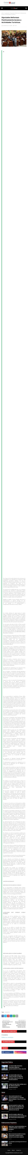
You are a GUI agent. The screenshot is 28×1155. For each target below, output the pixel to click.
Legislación (7, 13)
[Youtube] (8, 1055)
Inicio (3, 13)
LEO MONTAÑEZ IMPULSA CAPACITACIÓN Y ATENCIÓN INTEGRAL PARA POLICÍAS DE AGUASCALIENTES (16, 1077)
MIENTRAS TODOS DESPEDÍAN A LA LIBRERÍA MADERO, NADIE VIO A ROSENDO (17, 1128)
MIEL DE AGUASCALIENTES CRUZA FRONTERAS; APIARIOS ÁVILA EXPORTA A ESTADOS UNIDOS (17, 1135)
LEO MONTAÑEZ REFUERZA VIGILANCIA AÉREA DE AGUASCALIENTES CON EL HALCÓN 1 (17, 1068)
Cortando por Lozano (7, 25)
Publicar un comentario (7, 1037)
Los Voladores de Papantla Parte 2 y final (17, 1142)
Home (9, 1150)
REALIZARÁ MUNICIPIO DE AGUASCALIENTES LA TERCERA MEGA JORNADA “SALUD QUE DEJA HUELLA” (17, 1098)
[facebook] (8, 1052)
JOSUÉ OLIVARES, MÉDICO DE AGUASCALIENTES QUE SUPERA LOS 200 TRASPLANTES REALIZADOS (17, 1116)
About (13, 1150)
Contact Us (18, 1150)
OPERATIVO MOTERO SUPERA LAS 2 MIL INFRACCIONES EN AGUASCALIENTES (17, 1086)
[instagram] (20, 1052)
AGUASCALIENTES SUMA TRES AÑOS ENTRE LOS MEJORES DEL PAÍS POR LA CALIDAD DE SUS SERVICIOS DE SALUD (16, 1108)
